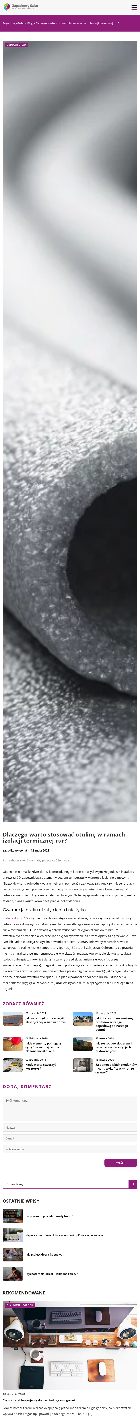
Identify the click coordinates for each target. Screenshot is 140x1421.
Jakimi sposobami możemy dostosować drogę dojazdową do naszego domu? (115, 1024)
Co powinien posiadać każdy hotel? (49, 1216)
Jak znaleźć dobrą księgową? (45, 1254)
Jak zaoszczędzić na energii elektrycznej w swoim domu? (46, 1020)
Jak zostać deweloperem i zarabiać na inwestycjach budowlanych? (114, 1047)
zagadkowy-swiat (15, 850)
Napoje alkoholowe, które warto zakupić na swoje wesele (64, 1235)
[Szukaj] (133, 1184)
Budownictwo (16, 44)
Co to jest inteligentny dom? (22, 1400)
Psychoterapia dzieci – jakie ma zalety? (52, 1274)
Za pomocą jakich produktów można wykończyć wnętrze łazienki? (116, 1068)
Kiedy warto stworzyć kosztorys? (41, 1067)
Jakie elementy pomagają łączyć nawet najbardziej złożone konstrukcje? (43, 1047)
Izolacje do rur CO (15, 918)
